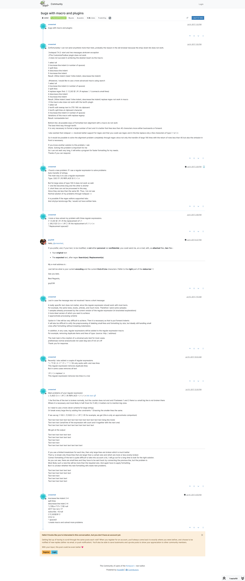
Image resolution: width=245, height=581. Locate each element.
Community (57, 4)
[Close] (202, 535)
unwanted (52, 24)
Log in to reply (198, 18)
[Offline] (44, 26)
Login (54, 552)
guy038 (51, 240)
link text (90, 396)
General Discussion (59, 18)
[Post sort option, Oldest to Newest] (187, 18)
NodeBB (120, 570)
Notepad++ (131, 566)
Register (46, 552)
